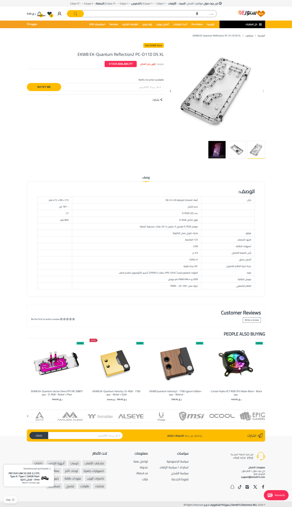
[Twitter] (255, 487)
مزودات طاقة (73, 478)
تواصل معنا (140, 461)
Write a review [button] (252, 320)
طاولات (84, 486)
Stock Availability (120, 64)
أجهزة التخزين (56, 463)
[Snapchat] (232, 487)
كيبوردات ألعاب (50, 478)
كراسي (70, 486)
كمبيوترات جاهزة (94, 471)
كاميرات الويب (95, 478)
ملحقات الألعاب (94, 463)
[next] (261, 370)
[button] (197, 13)
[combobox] (142, 13)
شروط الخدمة (180, 479)
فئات (145, 479)
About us (142, 473)
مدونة (144, 467)
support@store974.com (253, 477)
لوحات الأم (71, 471)
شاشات (99, 486)
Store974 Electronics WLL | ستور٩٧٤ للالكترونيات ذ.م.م (230, 505)
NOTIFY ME (44, 87)
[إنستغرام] (247, 487)
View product (57, 367)
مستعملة (54, 486)
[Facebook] (263, 487)
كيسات (74, 463)
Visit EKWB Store (153, 45)
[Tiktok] (240, 487)
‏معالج (55, 471)
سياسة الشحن (180, 473)
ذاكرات (38, 463)
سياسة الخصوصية (178, 461)
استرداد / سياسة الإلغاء (174, 467)
